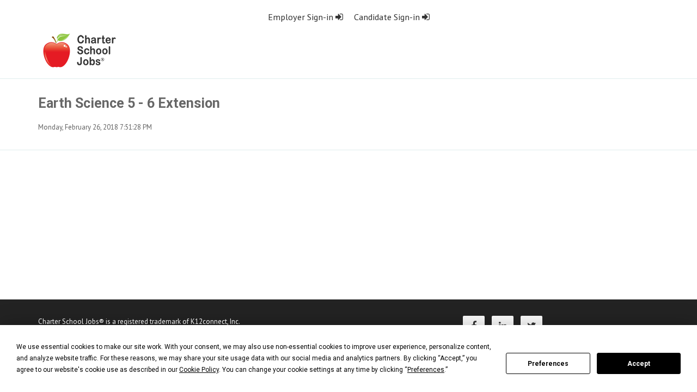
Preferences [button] (425, 369)
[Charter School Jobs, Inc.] (79, 49)
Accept (638, 363)
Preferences (548, 363)
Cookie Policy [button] (199, 369)
